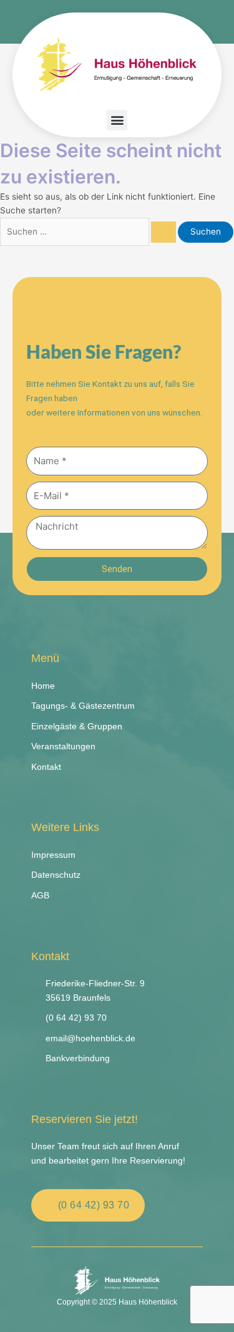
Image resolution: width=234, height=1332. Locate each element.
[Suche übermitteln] (163, 232)
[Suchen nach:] (89, 231)
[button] (117, 120)
